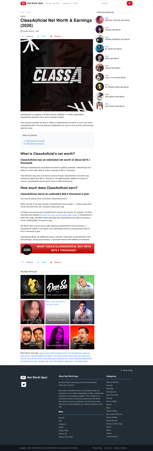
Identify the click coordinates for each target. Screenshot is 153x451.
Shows (108, 427)
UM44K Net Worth (112, 68)
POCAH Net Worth (113, 29)
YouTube (56, 3)
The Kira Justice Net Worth (82, 344)
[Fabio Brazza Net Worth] (82, 312)
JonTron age (43, 361)
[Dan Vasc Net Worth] (57, 312)
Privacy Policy (64, 430)
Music (29, 12)
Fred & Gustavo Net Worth (32, 344)
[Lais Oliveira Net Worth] (100, 105)
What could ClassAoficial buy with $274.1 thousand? (64, 248)
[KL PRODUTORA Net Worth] (33, 287)
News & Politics (111, 411)
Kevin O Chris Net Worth (115, 77)
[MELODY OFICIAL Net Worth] (100, 19)
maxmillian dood (80, 361)
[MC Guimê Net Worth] (82, 287)
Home (22, 12)
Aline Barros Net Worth (114, 96)
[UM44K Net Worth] (100, 67)
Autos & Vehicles (112, 382)
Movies (109, 404)
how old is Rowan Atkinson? (61, 361)
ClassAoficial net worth (35, 140)
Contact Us (63, 433)
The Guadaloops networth (79, 353)
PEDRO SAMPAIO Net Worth (117, 39)
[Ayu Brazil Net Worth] (33, 312)
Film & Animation (112, 395)
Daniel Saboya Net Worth (57, 295)
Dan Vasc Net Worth (57, 320)
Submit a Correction (66, 437)
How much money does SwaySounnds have (71, 355)
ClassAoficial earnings (35, 143)
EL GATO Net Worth (113, 49)
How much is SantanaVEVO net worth (36, 355)
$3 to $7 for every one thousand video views (58, 215)
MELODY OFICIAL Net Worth (117, 20)
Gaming (109, 398)
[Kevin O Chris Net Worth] (100, 76)
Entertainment (111, 392)
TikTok (75, 3)
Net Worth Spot (35, 3)
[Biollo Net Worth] (100, 57)
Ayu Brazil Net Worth (32, 320)
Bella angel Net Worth (57, 345)
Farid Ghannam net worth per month (58, 358)
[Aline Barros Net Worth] (100, 96)
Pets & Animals (111, 420)
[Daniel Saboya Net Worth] (57, 287)
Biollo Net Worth (112, 58)
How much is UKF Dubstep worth (53, 353)
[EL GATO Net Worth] (100, 48)
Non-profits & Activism (114, 414)
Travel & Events (112, 436)
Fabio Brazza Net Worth (82, 320)
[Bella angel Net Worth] (57, 337)
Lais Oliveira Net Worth (114, 106)
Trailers (109, 433)
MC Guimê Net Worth (82, 295)
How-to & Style (111, 401)
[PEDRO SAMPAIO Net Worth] (100, 38)
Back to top (127, 370)
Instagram (66, 3)
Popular (48, 3)
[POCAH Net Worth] (100, 29)
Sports (108, 430)
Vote (60, 421)
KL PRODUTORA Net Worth (32, 295)
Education (110, 388)
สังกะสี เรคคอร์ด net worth (31, 358)
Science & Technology (114, 423)
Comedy (109, 385)
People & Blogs (111, 417)
